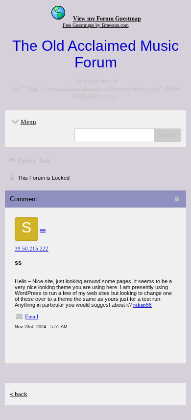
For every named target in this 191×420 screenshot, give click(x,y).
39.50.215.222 (31, 249)
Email (31, 316)
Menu (28, 122)
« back (18, 394)
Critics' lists (33, 160)
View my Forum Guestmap (107, 18)
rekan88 (142, 305)
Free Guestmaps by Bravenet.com (96, 25)
